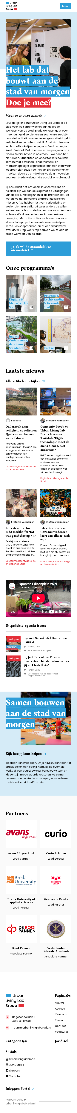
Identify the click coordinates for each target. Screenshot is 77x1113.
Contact (60, 1026)
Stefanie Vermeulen (57, 421)
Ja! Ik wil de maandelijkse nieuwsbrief (31, 248)
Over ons (61, 1014)
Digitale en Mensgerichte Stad (54, 480)
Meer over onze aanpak (24, 115)
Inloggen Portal (18, 1088)
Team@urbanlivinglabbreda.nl (31, 1027)
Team (59, 1020)
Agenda (60, 1008)
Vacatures (61, 1032)
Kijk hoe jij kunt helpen (24, 753)
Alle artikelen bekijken (23, 381)
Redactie (16, 421)
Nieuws (59, 1003)
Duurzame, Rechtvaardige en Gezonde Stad (21, 468)
